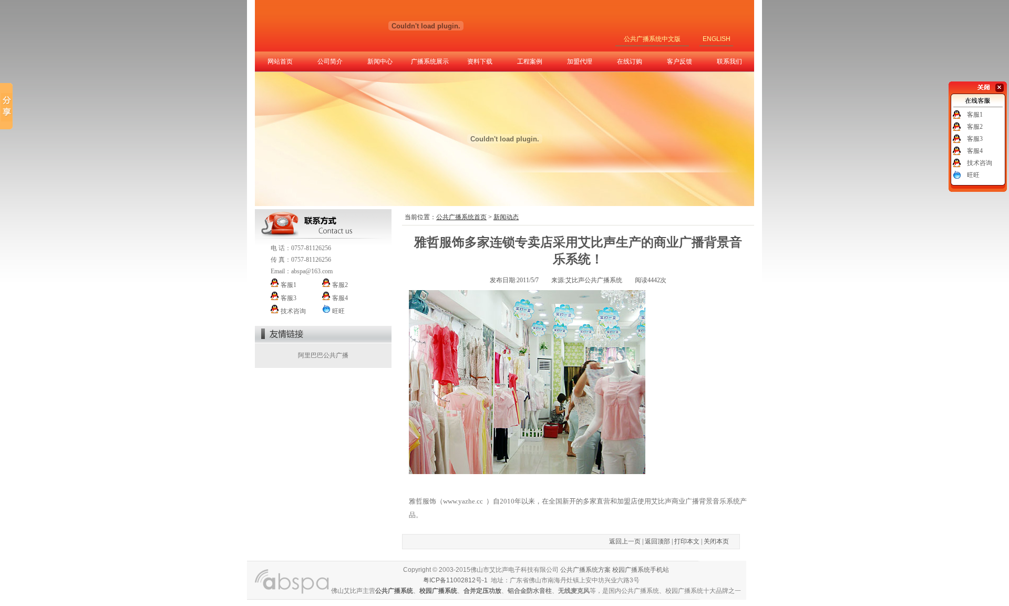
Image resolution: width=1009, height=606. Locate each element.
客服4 (975, 151)
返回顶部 (657, 541)
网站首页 (280, 61)
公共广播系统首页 (461, 217)
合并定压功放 (482, 590)
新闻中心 (380, 61)
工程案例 (529, 61)
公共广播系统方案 (585, 569)
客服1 (975, 114)
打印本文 (686, 541)
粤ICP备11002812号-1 (455, 580)
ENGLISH (716, 39)
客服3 (975, 138)
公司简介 (330, 61)
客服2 (975, 126)
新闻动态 (506, 217)
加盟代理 (579, 61)
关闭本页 (716, 541)
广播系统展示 (430, 61)
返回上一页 (625, 541)
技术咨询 (979, 163)
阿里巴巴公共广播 (323, 355)
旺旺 (973, 175)
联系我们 (729, 61)
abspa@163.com (312, 271)
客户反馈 (679, 61)
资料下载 (479, 61)
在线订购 (629, 61)
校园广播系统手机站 (640, 569)
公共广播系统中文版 (652, 39)
